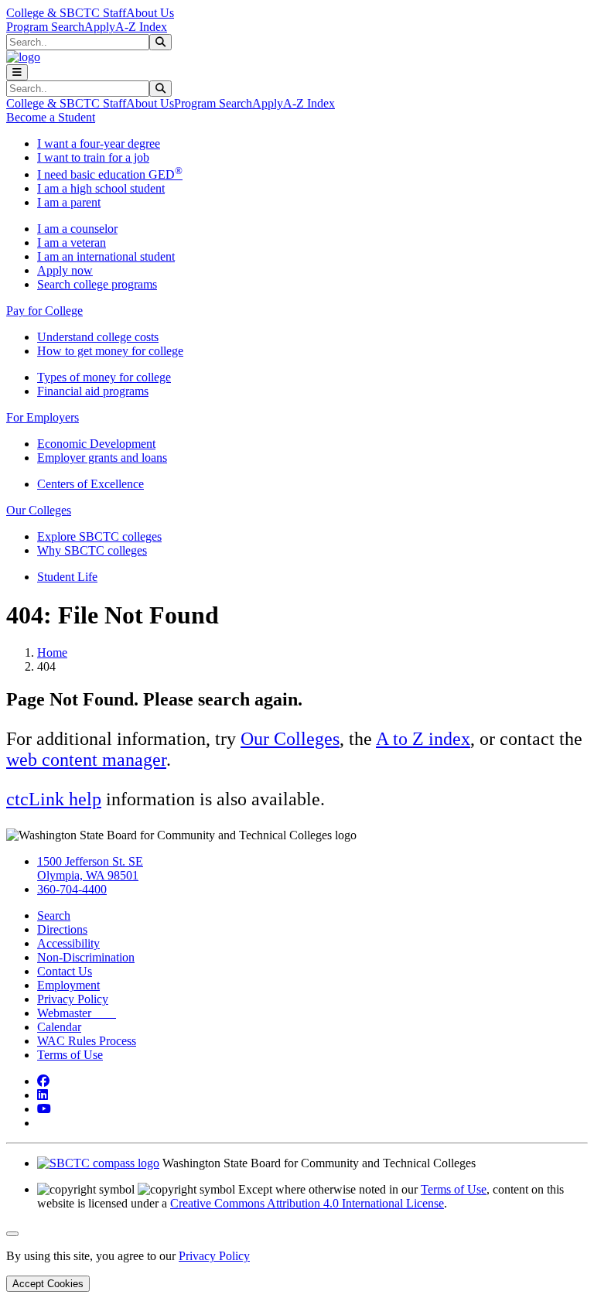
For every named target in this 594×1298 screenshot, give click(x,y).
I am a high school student (101, 188)
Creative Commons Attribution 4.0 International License (307, 1203)
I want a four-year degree (98, 143)
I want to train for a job (93, 157)
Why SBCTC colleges (92, 550)
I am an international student (106, 256)
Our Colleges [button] (38, 510)
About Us (150, 12)
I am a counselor (77, 228)
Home (52, 652)
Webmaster (76, 1013)
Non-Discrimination (86, 957)
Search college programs (97, 284)
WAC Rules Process (86, 1040)
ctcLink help (53, 799)
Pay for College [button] (44, 310)
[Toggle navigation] (17, 72)
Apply (99, 26)
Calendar (59, 1026)
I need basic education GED (110, 174)
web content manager (86, 760)
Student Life (67, 576)
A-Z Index (141, 26)
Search (53, 915)
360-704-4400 (72, 889)
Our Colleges (290, 739)
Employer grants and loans (102, 457)
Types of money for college (104, 377)
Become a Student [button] (50, 117)
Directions (62, 929)
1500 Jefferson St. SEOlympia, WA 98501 (90, 868)
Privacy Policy (72, 999)
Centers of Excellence (90, 483)
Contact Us (64, 971)
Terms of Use (70, 1054)
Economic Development (96, 443)
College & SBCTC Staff (66, 12)
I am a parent (69, 202)
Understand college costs (98, 336)
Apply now (65, 270)
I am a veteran (71, 242)
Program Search (45, 26)
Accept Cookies (48, 1283)
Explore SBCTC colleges (99, 536)
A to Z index (423, 739)
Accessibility (68, 943)
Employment (68, 985)
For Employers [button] (42, 417)
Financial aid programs (92, 391)
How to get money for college (110, 350)
